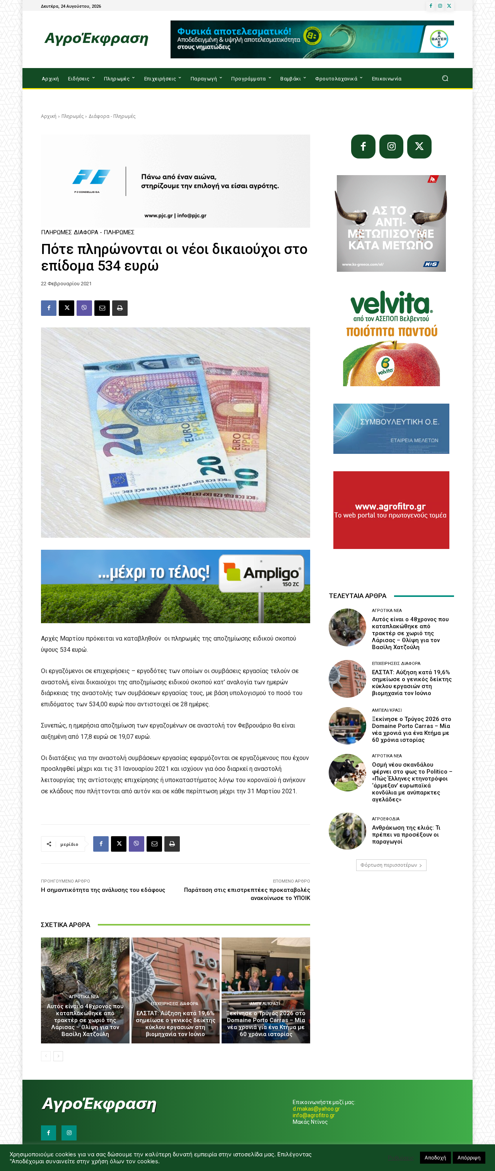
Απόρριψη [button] (469, 1157)
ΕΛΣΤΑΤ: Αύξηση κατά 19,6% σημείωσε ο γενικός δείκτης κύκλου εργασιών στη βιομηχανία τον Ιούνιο (175, 1024)
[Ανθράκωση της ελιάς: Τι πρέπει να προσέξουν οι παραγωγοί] (347, 831)
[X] (449, 6)
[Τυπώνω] (120, 308)
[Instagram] (440, 6)
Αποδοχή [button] (435, 1157)
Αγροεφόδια (385, 819)
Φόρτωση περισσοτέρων (388, 865)
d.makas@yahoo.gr (316, 1109)
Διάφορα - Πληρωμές (112, 116)
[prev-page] (46, 1056)
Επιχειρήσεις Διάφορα (174, 1004)
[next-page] (58, 1056)
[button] (445, 78)
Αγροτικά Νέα (84, 997)
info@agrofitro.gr (314, 1115)
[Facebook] (430, 6)
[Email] (102, 308)
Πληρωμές (72, 116)
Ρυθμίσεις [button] (401, 1157)
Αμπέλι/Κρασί (265, 1004)
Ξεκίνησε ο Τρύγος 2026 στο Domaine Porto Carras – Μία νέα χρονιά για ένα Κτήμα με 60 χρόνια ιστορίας (266, 1024)
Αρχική (48, 116)
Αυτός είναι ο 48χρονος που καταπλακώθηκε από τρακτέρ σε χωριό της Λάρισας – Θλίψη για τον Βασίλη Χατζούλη (85, 1020)
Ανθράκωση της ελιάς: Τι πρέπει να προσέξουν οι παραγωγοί (406, 834)
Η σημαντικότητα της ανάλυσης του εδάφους (103, 889)
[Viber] (84, 308)
